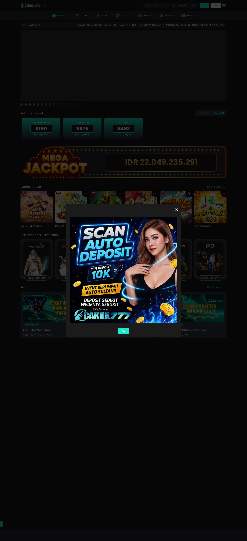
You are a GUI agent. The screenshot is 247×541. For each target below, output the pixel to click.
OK (123, 331)
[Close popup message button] (177, 210)
